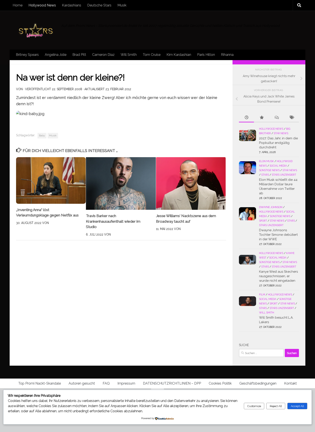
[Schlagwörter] (291, 117)
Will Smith (129, 55)
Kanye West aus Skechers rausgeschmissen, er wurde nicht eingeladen (278, 276)
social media (278, 165)
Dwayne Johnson (270, 207)
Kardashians (71, 5)
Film (262, 294)
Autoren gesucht (82, 383)
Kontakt (290, 383)
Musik (121, 5)
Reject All (276, 406)
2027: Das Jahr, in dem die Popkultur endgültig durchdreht (278, 142)
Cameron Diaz (103, 55)
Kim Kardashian (178, 55)
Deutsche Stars (99, 5)
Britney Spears (27, 55)
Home (17, 5)
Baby (42, 135)
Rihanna (227, 55)
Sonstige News (269, 170)
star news (281, 133)
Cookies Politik (220, 383)
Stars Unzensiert (284, 174)
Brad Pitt (79, 55)
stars (265, 174)
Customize (254, 406)
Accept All (297, 406)
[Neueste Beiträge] (246, 117)
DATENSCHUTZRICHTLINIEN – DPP (172, 383)
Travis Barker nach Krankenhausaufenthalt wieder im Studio (113, 221)
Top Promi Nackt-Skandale (39, 383)
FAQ (106, 383)
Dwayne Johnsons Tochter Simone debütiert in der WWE (278, 234)
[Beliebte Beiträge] (261, 117)
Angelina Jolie (55, 55)
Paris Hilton (206, 55)
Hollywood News (42, 5)
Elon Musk (266, 161)
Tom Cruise (151, 55)
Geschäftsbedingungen (257, 383)
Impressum (126, 383)
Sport (263, 220)
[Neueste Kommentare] (276, 117)
